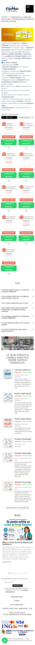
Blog (17, 515)
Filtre (10, 117)
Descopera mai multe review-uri (17, 508)
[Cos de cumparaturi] (28, 11)
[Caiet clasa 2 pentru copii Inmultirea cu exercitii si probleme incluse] (8, 374)
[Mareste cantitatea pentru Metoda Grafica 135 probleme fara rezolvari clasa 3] (29, 166)
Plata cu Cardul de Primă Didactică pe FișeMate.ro (17, 543)
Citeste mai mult (6, 562)
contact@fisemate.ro (18, 612)
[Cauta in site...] (28, 14)
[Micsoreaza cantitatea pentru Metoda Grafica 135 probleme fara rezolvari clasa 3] (23, 166)
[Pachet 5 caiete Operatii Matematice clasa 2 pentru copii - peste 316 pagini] (8, 397)
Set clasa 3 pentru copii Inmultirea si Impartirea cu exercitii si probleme (8, 187)
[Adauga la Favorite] (9, 147)
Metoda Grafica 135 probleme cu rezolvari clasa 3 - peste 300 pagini (26, 124)
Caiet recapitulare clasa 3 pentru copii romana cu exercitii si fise (26, 217)
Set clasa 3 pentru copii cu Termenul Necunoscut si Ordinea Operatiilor (26, 187)
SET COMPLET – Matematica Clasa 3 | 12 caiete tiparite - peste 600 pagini (8, 124)
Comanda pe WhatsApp (9, 142)
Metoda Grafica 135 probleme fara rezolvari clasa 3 (26, 154)
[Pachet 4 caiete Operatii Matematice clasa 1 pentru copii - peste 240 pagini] (8, 423)
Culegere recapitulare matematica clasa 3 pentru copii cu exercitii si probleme (8, 217)
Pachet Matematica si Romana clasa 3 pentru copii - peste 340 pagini (8, 154)
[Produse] (28, 7)
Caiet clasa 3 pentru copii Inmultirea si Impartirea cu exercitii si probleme (8, 250)
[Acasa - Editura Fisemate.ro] (12, 9)
